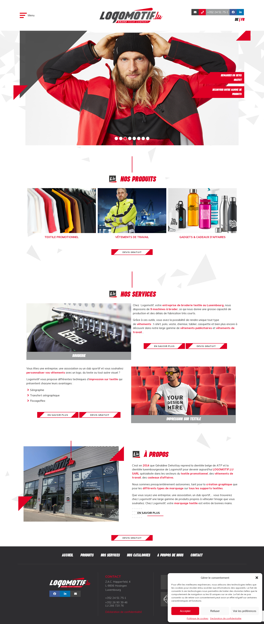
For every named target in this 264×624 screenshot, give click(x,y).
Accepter (185, 611)
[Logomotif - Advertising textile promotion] (130, 15)
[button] (257, 577)
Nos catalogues (138, 555)
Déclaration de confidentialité (123, 612)
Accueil (67, 555)
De (236, 19)
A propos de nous (170, 555)
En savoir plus (148, 513)
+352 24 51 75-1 (217, 12)
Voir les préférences (244, 611)
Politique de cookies (197, 618)
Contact (196, 555)
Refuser (215, 611)
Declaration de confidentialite (225, 618)
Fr (242, 19)
